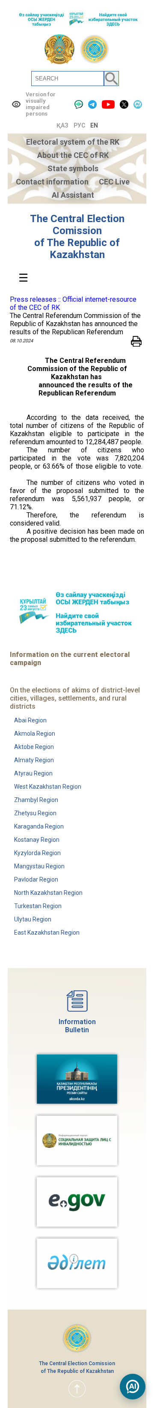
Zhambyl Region (36, 799)
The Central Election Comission (77, 225)
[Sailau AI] (137, 104)
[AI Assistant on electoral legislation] (132, 1386)
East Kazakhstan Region (47, 932)
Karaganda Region (39, 826)
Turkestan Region (38, 906)
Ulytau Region (32, 919)
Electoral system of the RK (72, 141)
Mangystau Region (39, 866)
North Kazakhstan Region (48, 892)
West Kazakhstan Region (47, 786)
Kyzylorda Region (37, 853)
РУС (79, 125)
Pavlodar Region (36, 879)
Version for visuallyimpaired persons (41, 104)
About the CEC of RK (73, 155)
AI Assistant (73, 194)
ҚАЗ (62, 125)
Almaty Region (34, 760)
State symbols (72, 168)
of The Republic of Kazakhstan (77, 249)
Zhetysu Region (35, 813)
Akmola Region (34, 733)
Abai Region (30, 720)
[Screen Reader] (78, 104)
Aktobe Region (34, 746)
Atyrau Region (33, 773)
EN (94, 125)
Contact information (52, 181)
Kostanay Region (36, 839)
